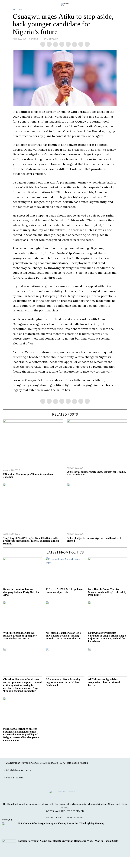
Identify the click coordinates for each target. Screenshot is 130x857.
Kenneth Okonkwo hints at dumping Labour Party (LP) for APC (21, 592)
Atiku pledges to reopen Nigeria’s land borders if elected (94, 539)
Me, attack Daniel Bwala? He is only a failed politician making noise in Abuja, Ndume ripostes (63, 635)
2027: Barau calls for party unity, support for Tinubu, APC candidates (96, 473)
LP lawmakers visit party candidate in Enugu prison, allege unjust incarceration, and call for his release (107, 637)
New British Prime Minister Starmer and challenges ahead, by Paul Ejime (107, 592)
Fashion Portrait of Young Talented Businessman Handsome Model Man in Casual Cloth (68, 841)
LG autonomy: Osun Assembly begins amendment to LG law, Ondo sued (63, 682)
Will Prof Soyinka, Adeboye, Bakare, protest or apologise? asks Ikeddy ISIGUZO (20, 635)
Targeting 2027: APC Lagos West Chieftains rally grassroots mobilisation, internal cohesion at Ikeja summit (31, 541)
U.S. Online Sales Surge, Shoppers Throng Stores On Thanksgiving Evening (61, 823)
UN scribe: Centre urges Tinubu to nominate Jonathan (28, 475)
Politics (17, 10)
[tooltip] (42, 44)
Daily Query (52, 38)
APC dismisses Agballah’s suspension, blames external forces (104, 682)
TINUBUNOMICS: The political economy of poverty (64, 590)
